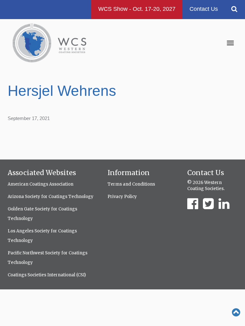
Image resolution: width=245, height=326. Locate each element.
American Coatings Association (40, 184)
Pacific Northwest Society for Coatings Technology (47, 257)
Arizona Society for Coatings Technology (50, 196)
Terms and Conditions (131, 184)
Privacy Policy (122, 196)
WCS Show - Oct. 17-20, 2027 (136, 9)
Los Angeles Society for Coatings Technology (42, 235)
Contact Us (203, 9)
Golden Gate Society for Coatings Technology (42, 213)
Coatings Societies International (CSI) (47, 275)
